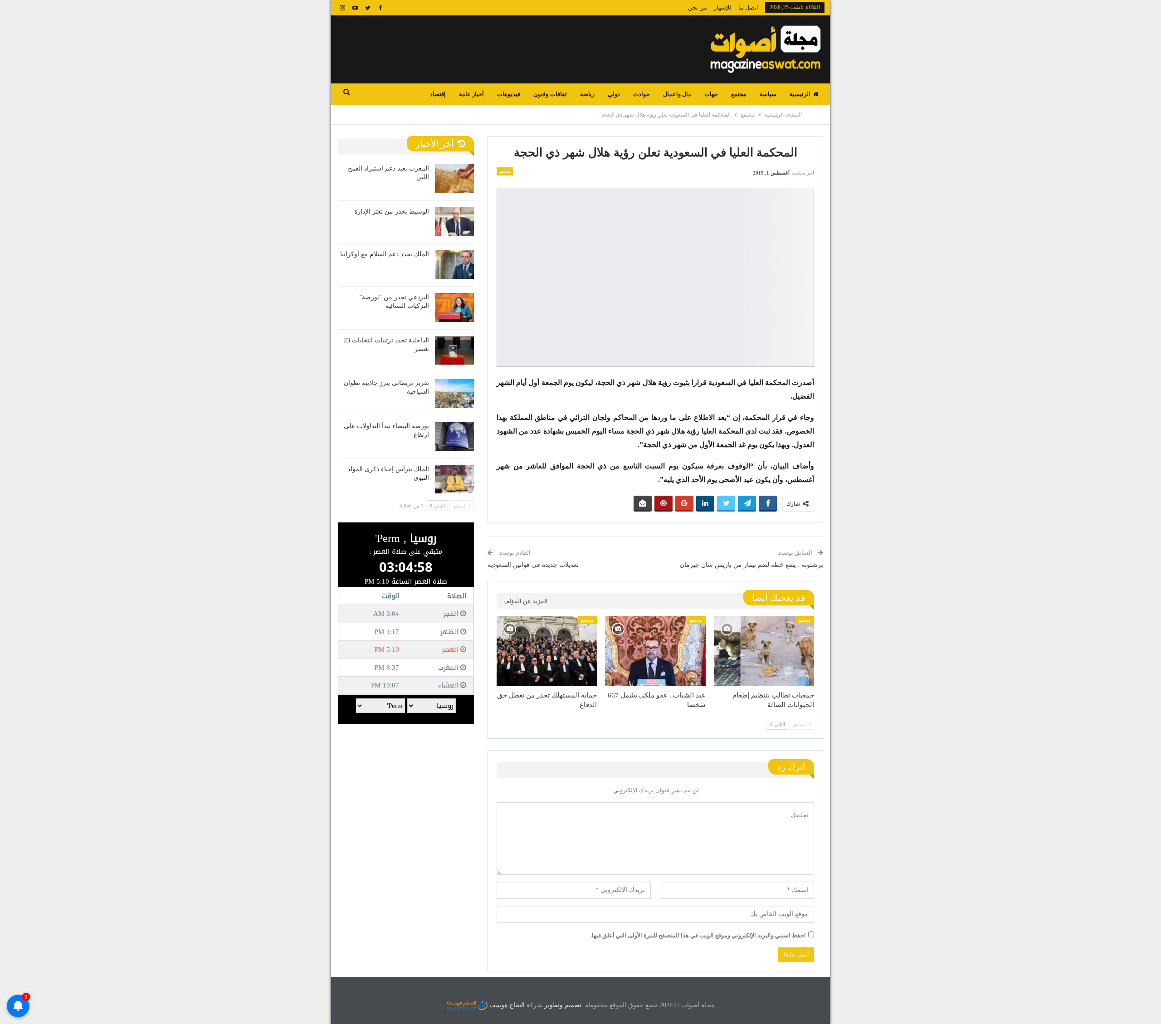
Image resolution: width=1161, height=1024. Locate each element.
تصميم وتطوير (562, 1005)
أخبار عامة (471, 94)
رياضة (587, 94)
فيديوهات (508, 94)
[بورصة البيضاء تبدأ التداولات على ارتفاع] (454, 436)
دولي (614, 94)
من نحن (697, 7)
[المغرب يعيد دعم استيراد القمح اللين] (454, 178)
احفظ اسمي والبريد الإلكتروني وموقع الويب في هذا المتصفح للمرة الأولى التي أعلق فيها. (698, 935)
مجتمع (738, 94)
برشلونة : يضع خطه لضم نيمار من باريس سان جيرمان (751, 564)
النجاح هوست (506, 1005)
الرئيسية (800, 94)
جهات (711, 94)
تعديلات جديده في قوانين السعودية (533, 564)
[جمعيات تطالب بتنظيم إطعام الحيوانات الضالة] (764, 651)
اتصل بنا (748, 7)
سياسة (768, 94)
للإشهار (723, 7)
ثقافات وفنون (549, 94)
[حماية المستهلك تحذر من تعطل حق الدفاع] (547, 651)
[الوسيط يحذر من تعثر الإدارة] (454, 221)
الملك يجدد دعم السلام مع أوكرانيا (384, 254)
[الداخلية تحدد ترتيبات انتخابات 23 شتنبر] (454, 350)
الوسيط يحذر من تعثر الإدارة (391, 211)
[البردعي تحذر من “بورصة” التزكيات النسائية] (454, 307)
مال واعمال (677, 94)
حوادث (641, 94)
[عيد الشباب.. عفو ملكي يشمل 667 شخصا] (655, 651)
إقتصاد (438, 94)
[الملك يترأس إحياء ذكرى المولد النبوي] (454, 479)
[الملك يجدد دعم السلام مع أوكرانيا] (454, 264)
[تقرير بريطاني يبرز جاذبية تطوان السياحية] (454, 393)
